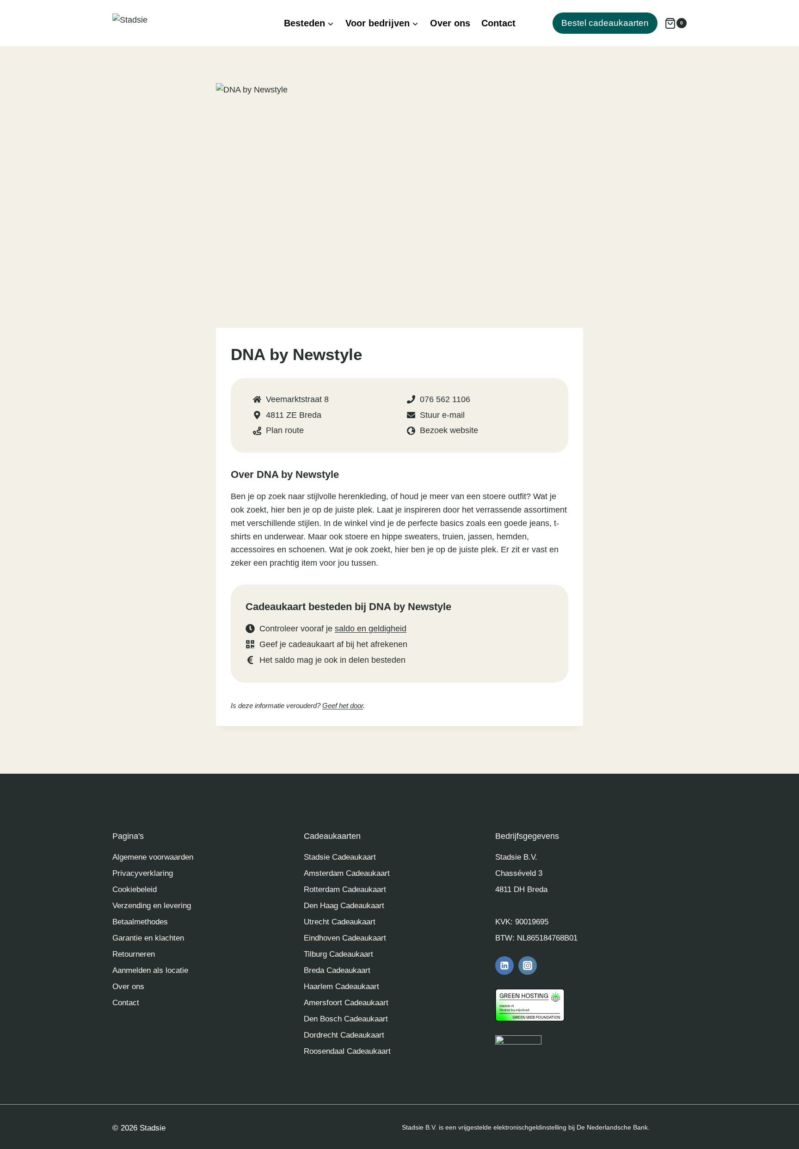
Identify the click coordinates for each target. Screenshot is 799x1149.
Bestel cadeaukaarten (605, 23)
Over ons (450, 23)
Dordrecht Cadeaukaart (344, 1035)
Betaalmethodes (140, 921)
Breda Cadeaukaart (337, 970)
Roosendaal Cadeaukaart (347, 1051)
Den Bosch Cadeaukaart (346, 1019)
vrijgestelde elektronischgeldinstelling (512, 1127)
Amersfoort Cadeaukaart (346, 1002)
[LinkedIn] (504, 965)
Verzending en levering (151, 905)
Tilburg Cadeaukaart (338, 954)
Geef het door (342, 705)
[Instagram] (527, 965)
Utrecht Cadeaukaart (339, 921)
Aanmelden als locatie (150, 970)
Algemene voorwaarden (152, 857)
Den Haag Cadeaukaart (344, 905)
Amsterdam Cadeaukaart (347, 873)
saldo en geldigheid (370, 628)
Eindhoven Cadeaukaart (345, 938)
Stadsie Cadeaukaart (340, 857)
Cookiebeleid (134, 889)
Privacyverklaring (142, 873)
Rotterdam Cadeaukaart (345, 889)
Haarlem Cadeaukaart (341, 986)
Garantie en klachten (148, 938)
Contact (498, 23)
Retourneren (133, 954)
